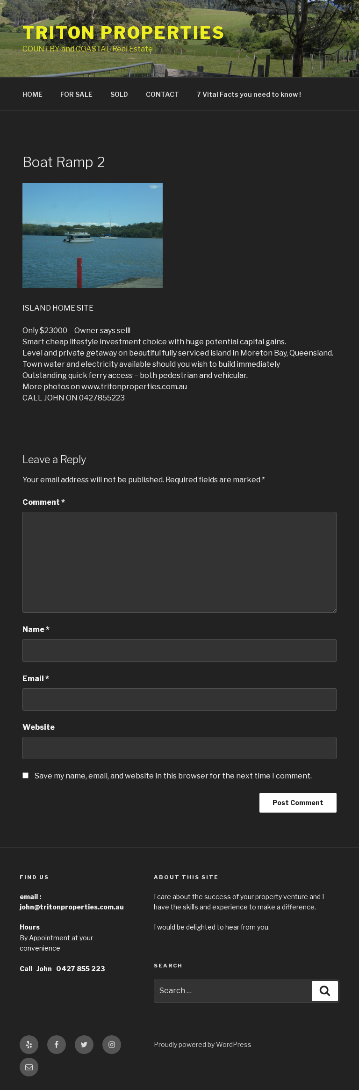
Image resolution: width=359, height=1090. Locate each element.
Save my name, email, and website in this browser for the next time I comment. (173, 775)
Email (35, 678)
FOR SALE (76, 94)
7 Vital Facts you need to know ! (249, 94)
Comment (43, 502)
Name (36, 629)
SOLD (119, 94)
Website (38, 727)
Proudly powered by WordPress (202, 1044)
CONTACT (162, 94)
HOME (32, 94)
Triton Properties (123, 32)
